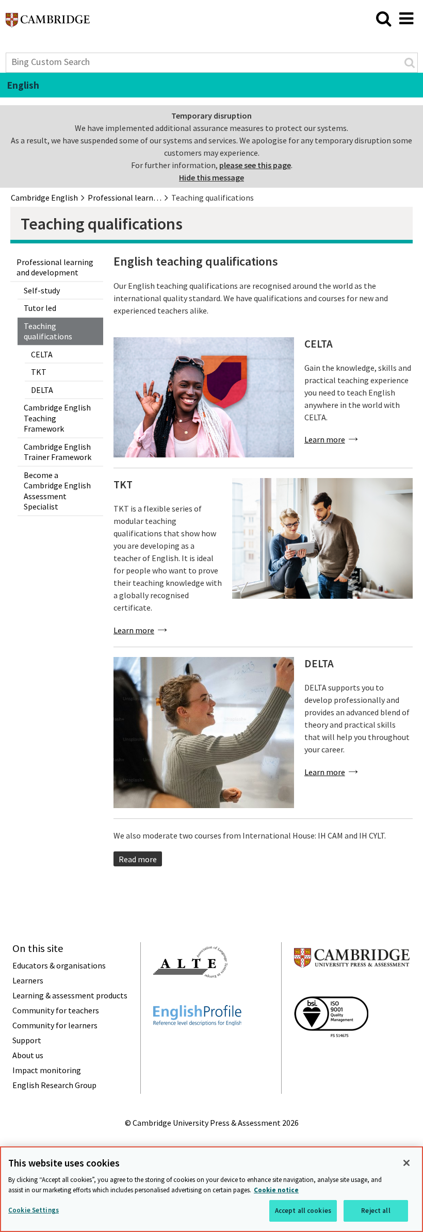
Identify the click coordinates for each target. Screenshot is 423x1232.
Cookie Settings (33, 1210)
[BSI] (331, 1055)
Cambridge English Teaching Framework (57, 418)
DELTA (42, 390)
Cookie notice (276, 1190)
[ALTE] (190, 996)
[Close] (406, 1163)
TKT (38, 372)
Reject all (375, 1210)
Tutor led (40, 308)
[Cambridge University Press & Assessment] (352, 987)
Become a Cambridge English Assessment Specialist (57, 491)
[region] (211, 1189)
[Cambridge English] (48, 22)
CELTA (42, 354)
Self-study (42, 290)
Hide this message (211, 177)
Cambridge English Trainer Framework (57, 452)
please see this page (255, 165)
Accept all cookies (303, 1210)
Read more (138, 859)
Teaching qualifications (48, 331)
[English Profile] (197, 1044)
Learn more (324, 439)
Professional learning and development (55, 267)
